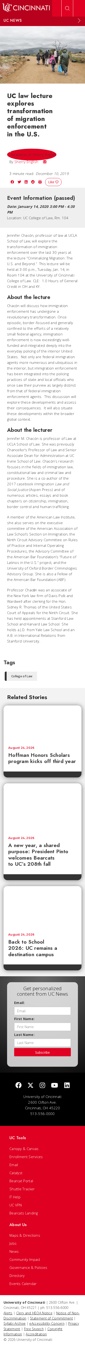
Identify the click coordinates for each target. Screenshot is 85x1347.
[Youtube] (54, 1085)
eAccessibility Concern (46, 1323)
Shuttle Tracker (22, 1188)
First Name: (24, 1019)
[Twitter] (30, 1085)
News (14, 1251)
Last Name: (24, 1034)
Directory (17, 1275)
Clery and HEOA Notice (34, 1313)
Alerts (8, 1313)
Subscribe (42, 1052)
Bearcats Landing (23, 1213)
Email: (19, 1002)
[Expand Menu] (79, 20)
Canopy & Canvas (24, 1148)
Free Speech (34, 1329)
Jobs (13, 1243)
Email (13, 1164)
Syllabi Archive (15, 1323)
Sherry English (26, 161)
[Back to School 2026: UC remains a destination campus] (42, 907)
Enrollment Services (26, 1156)
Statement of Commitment (51, 1318)
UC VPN (15, 1205)
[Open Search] (67, 8)
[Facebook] (18, 1085)
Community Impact (24, 1259)
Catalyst (15, 1172)
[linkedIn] (67, 1085)
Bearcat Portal (21, 1180)
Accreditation (36, 1334)
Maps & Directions (24, 1235)
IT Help (15, 1197)
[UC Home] (26, 8)
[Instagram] (42, 1085)
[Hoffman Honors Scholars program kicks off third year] (42, 723)
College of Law (21, 676)
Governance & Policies (28, 1267)
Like (51, 182)
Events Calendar (23, 1283)
